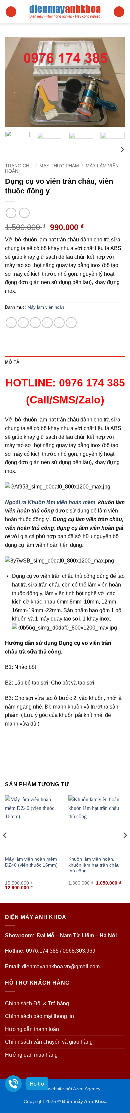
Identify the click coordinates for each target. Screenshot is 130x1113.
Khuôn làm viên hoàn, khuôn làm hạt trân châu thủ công (94, 865)
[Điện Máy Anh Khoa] (65, 11)
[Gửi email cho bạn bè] (47, 322)
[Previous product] (24, 213)
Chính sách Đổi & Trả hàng (37, 1003)
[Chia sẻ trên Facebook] (23, 322)
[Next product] (11, 213)
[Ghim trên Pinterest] (59, 322)
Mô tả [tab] (12, 362)
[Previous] (16, 82)
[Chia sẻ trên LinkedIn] (71, 322)
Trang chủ (19, 165)
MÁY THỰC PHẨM (59, 165)
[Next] (114, 82)
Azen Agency (86, 1088)
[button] (11, 11)
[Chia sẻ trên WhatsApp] (11, 322)
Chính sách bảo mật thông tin (39, 1016)
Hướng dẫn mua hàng (31, 1055)
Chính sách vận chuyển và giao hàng (49, 1042)
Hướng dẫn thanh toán (32, 1029)
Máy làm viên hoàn (45, 307)
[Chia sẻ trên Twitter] (35, 322)
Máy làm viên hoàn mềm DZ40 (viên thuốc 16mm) (31, 862)
